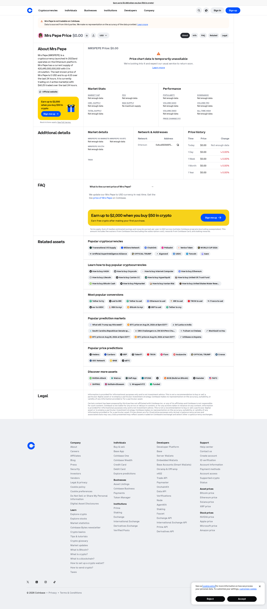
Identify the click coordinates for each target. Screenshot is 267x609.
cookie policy (209, 586)
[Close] (259, 586)
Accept (242, 598)
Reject (210, 598)
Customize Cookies (248, 589)
